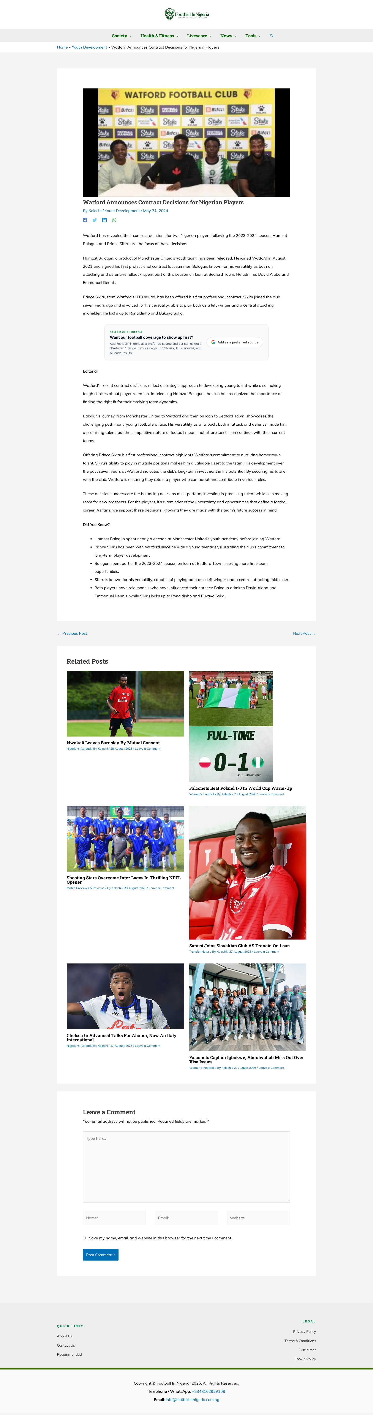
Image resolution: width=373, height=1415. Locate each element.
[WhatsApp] (114, 219)
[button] (129, 35)
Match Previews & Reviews (85, 888)
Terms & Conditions (300, 1340)
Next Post (304, 633)
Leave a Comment (147, 749)
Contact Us (66, 1345)
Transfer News (199, 952)
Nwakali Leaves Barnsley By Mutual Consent (113, 742)
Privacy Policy (304, 1331)
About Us (64, 1336)
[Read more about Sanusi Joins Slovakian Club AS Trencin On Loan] (248, 872)
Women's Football (201, 794)
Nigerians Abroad (79, 749)
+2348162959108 (208, 1391)
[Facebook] (85, 219)
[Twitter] (95, 219)
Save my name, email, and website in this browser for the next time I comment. (160, 1238)
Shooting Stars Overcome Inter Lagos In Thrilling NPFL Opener (124, 880)
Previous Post (72, 633)
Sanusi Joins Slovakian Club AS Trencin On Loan (239, 945)
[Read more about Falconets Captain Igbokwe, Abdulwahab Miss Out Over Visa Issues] (248, 1006)
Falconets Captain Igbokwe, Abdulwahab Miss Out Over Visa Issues (246, 1059)
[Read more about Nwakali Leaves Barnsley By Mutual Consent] (125, 703)
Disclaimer (307, 1349)
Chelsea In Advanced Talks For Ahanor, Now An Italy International (122, 1037)
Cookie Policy (305, 1359)
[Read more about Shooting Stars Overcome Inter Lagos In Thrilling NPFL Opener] (125, 838)
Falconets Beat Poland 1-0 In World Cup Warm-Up (240, 788)
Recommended (69, 1354)
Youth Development (122, 210)
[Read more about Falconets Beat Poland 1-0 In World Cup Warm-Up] (231, 725)
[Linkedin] (104, 219)
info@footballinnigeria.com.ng (192, 1399)
